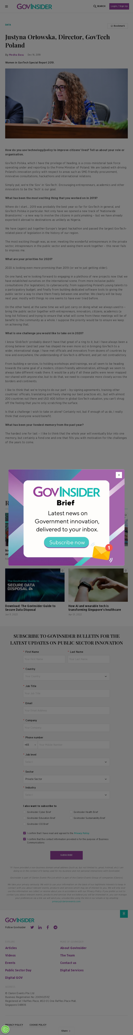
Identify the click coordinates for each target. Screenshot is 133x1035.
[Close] (119, 475)
